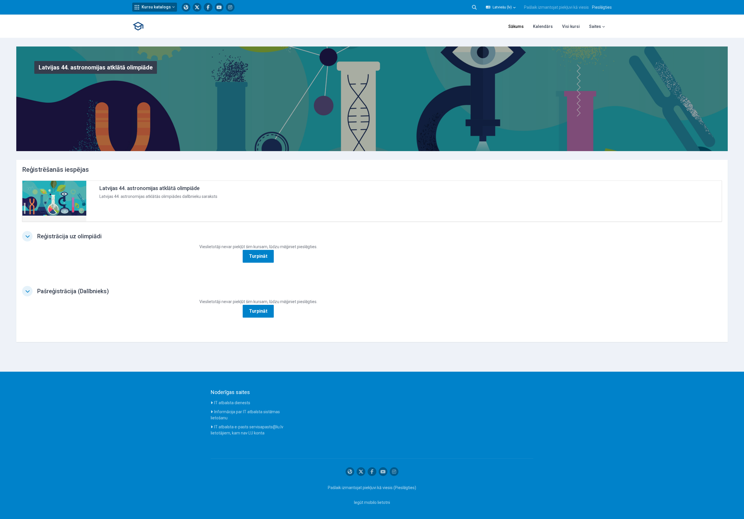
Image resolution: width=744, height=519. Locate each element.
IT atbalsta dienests (232, 402)
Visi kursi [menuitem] (571, 26)
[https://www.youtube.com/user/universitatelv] (219, 7)
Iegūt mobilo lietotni (372, 502)
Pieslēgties (602, 7)
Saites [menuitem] (595, 26)
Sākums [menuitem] (516, 26)
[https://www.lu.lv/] (186, 7)
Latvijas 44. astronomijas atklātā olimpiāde (149, 188)
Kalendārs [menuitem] (543, 26)
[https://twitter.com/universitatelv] (197, 7)
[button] (154, 7)
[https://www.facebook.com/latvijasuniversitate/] (208, 7)
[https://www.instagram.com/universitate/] (230, 7)
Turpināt (258, 256)
